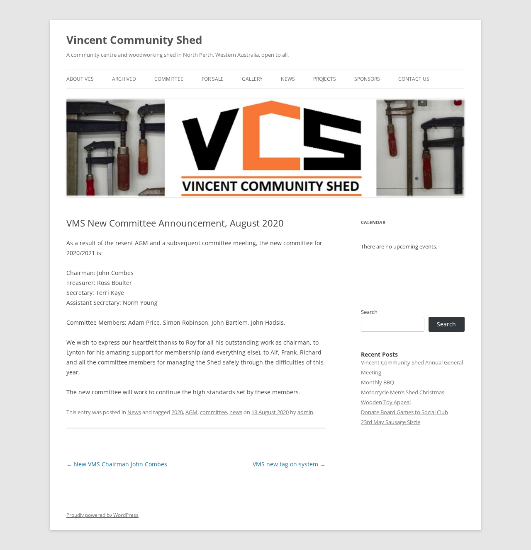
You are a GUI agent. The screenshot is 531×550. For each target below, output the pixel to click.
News (288, 78)
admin (305, 412)
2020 (177, 412)
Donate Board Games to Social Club (404, 412)
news (235, 412)
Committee (168, 78)
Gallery (252, 78)
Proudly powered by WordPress (102, 515)
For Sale (213, 78)
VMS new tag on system (289, 464)
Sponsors (367, 78)
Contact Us (413, 78)
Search (369, 312)
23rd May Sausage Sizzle (390, 422)
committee (213, 412)
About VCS (80, 78)
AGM (191, 412)
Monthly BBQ (377, 382)
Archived (124, 78)
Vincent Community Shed (134, 39)
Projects (324, 78)
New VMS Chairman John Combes (116, 464)
